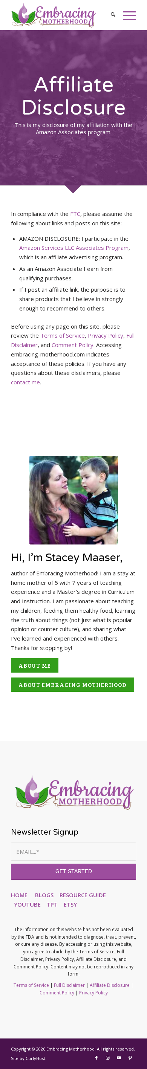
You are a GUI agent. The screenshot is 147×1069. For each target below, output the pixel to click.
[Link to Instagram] (107, 1057)
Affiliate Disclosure (110, 985)
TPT (52, 904)
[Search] (109, 15)
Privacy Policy (105, 335)
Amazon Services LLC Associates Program (74, 247)
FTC (75, 213)
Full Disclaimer (69, 985)
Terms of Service (62, 335)
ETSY (70, 904)
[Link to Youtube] (119, 1057)
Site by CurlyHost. (28, 1058)
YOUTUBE (27, 904)
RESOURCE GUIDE (83, 895)
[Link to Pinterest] (130, 1057)
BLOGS (44, 895)
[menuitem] (109, 15)
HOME (19, 895)
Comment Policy (72, 345)
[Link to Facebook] (96, 1057)
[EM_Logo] (61, 15)
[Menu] (125, 15)
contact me (25, 382)
